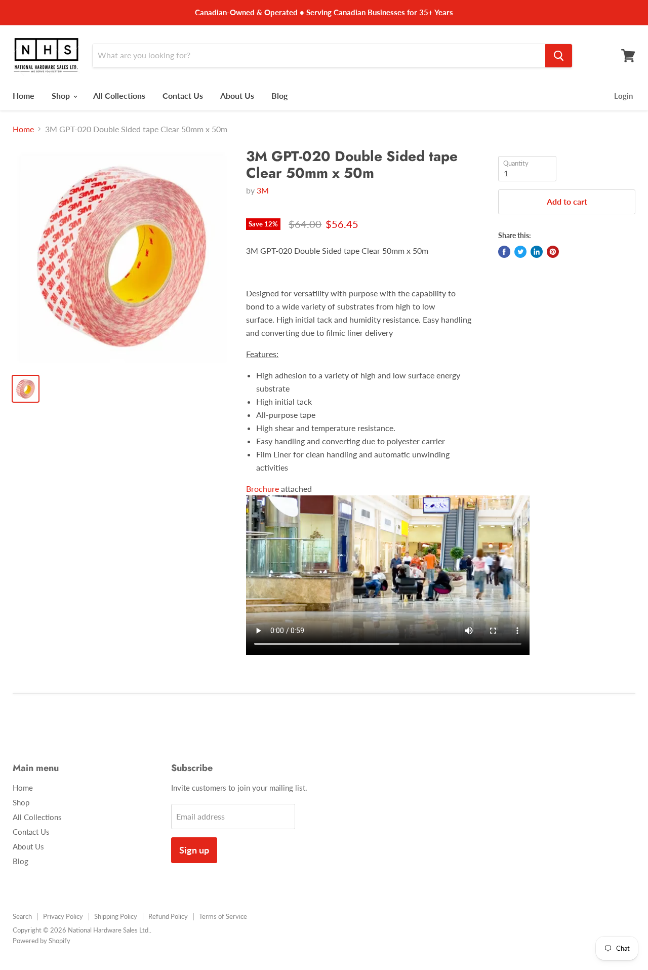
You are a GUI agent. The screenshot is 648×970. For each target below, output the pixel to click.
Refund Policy (168, 916)
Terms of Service (223, 916)
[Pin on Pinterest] (553, 252)
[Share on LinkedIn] (537, 252)
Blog (279, 95)
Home (23, 95)
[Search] (558, 55)
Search (22, 916)
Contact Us (183, 95)
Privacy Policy (63, 916)
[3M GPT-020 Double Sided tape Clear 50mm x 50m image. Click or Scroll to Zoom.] (122, 257)
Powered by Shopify (41, 941)
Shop (62, 95)
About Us (237, 95)
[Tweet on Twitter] (520, 252)
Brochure (263, 488)
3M (263, 190)
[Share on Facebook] (504, 252)
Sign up (194, 850)
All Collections (119, 95)
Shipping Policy (115, 916)
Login (623, 95)
